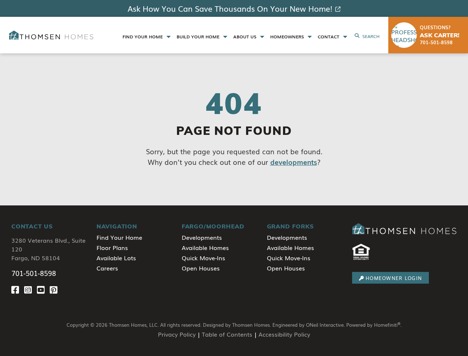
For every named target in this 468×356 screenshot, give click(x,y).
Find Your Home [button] (143, 36)
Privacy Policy (177, 334)
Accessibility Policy (284, 334)
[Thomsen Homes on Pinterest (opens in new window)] (55, 289)
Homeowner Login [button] (394, 277)
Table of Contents (227, 334)
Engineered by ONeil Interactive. (308, 324)
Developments (202, 237)
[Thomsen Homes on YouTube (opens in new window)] (43, 289)
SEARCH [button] (371, 36)
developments (293, 161)
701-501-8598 (33, 273)
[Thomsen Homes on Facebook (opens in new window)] (17, 289)
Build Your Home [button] (199, 36)
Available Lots (116, 257)
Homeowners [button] (287, 36)
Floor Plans (112, 247)
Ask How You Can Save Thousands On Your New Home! (230, 8)
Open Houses (201, 268)
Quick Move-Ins (203, 257)
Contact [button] (329, 36)
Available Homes (205, 247)
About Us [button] (245, 36)
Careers (107, 268)
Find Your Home (119, 237)
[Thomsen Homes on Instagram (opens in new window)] (30, 289)
